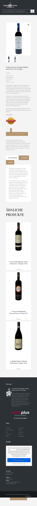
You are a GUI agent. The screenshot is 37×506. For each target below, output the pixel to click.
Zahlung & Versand (10, 430)
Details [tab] (10, 162)
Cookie (7, 436)
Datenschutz (8, 434)
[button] (28, 24)
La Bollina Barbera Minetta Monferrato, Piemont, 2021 (18, 362)
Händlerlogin (21, 436)
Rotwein (16, 148)
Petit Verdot (26, 146)
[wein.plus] (20, 409)
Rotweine (23, 142)
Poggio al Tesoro (17, 142)
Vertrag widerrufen (18, 498)
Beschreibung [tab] (12, 158)
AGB (7, 432)
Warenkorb (8, 427)
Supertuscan (21, 148)
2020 (16, 143)
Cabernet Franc (15, 145)
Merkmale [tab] (24, 158)
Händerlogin (28, 496)
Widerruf (20, 430)
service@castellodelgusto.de (13, 482)
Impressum (20, 432)
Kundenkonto (21, 427)
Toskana (27, 148)
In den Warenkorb (17, 133)
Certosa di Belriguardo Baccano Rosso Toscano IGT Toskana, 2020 (19, 313)
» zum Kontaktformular (11, 483)
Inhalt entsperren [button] (19, 460)
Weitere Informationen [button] (19, 463)
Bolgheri (24, 143)
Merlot (21, 146)
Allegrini (20, 143)
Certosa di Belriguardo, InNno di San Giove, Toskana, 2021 (18, 263)
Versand (9, 80)
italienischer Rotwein (15, 146)
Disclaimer (20, 434)
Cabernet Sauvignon (24, 145)
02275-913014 (9, 478)
